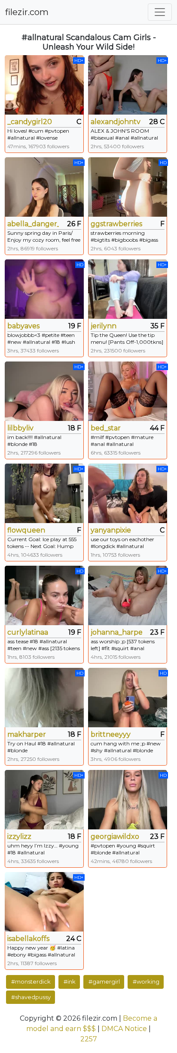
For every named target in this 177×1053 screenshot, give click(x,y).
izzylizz (19, 836)
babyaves (23, 326)
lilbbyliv (20, 428)
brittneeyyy (111, 734)
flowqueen (26, 530)
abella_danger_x (33, 224)
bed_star (106, 428)
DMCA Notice (124, 1029)
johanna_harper (116, 632)
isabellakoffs (28, 939)
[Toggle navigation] (160, 12)
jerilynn (103, 326)
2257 (88, 1039)
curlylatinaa (27, 632)
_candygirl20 (29, 122)
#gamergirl (104, 981)
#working (146, 981)
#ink (70, 981)
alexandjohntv (115, 122)
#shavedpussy (31, 997)
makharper (26, 734)
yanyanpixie (111, 530)
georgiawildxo (115, 836)
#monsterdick (31, 981)
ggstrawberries (116, 224)
